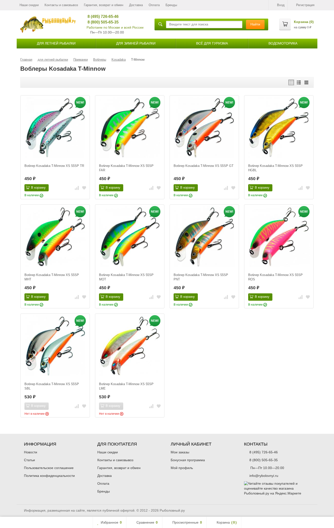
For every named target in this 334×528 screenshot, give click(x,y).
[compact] (306, 82)
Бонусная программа (188, 460)
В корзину (38, 187)
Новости (30, 452)
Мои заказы (180, 452)
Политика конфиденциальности (49, 476)
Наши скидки (29, 5)
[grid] (291, 82)
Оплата (154, 5)
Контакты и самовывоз (61, 5)
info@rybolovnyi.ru (263, 476)
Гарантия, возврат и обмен (103, 5)
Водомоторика (282, 43)
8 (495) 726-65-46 (101, 16)
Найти (255, 24)
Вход (281, 5)
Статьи (29, 460)
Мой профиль (182, 468)
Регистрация (305, 5)
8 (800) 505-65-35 (101, 22)
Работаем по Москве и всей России (115, 27)
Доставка (136, 5)
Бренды (171, 5)
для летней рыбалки (56, 43)
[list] (299, 82)
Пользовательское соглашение (49, 468)
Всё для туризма (212, 43)
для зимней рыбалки (136, 43)
